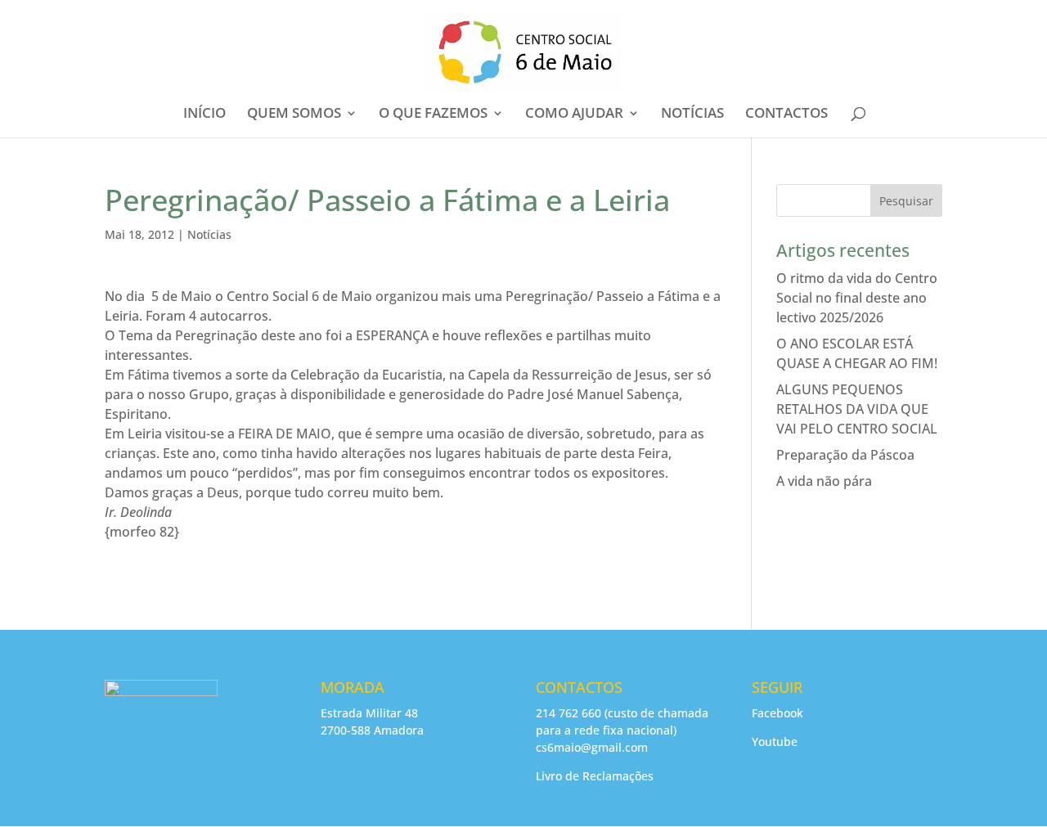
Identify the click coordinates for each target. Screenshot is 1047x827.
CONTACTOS (786, 114)
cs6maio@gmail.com (592, 747)
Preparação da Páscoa (845, 455)
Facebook (777, 713)
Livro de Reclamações (595, 776)
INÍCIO (204, 114)
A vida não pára (824, 481)
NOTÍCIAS (692, 114)
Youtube (775, 741)
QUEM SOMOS (294, 114)
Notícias (209, 234)
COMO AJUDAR (574, 114)
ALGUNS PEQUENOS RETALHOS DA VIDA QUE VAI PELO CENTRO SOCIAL (856, 409)
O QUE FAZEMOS (433, 114)
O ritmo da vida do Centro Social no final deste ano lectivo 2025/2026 (856, 297)
